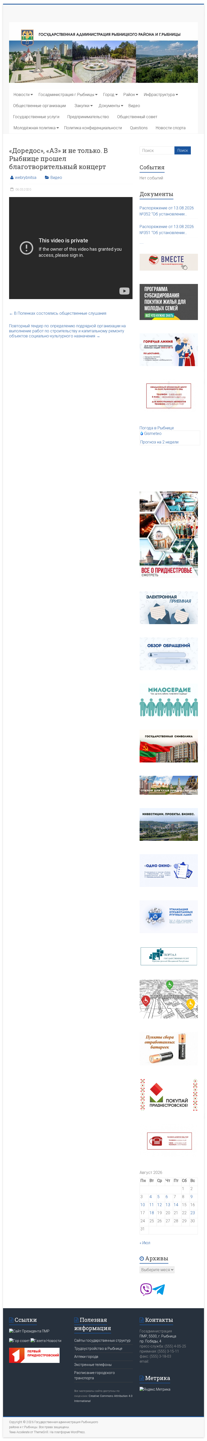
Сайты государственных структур (102, 1340)
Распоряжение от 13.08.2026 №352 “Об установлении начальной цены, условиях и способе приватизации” (167, 211)
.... (142, 242)
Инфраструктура (159, 94)
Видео (134, 105)
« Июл (145, 1242)
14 (176, 1204)
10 (142, 1204)
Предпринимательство (88, 116)
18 (151, 1212)
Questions (139, 127)
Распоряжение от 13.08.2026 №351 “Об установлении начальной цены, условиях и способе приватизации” (167, 230)
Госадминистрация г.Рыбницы (66, 94)
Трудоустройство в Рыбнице (98, 1349)
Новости (22, 94)
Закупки (81, 105)
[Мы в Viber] (146, 1294)
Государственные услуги (36, 116)
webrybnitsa (25, 177)
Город (108, 94)
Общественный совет (137, 116)
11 (151, 1204)
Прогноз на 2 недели (159, 442)
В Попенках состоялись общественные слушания (57, 313)
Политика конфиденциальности (93, 127)
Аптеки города (86, 1357)
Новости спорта (171, 127)
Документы (109, 105)
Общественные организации (39, 105)
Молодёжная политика (35, 127)
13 (168, 1204)
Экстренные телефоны (93, 1365)
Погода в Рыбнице (157, 428)
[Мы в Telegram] (158, 1294)
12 (159, 1204)
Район (129, 94)
